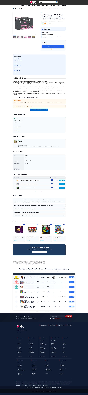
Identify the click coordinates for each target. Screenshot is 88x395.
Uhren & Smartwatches (49, 370)
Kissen (63, 352)
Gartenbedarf (19, 340)
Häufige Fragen (17, 70)
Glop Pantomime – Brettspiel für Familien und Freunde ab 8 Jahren (29, 180)
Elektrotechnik (19, 348)
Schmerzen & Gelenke (43, 348)
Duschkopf (29, 385)
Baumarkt (22, 5)
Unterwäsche (47, 365)
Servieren (19, 373)
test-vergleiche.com (17, 8)
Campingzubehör (31, 344)
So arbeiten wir (40, 262)
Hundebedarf (41, 340)
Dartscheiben (39, 385)
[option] (14, 37)
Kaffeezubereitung (20, 374)
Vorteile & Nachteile (18, 60)
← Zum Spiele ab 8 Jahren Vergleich (39, 252)
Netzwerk (52, 351)
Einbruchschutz (19, 351)
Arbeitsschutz (19, 347)
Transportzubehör (34, 373)
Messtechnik (19, 352)
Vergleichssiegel (64, 5)
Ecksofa (25, 385)
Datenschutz (31, 387)
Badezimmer (64, 344)
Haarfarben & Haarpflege (43, 344)
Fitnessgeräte (30, 348)
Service (58, 5)
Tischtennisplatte (45, 385)
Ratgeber (61, 369)
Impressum (28, 387)
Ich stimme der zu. (56, 318)
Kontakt (61, 387)
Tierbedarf (41, 351)
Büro (63, 340)
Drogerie (33, 5)
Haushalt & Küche (21, 360)
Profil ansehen (25, 144)
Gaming (52, 344)
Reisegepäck (30, 347)
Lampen (64, 348)
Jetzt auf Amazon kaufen (53, 46)
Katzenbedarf (42, 347)
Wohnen (54, 5)
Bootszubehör (33, 370)
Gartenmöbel (19, 343)
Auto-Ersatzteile (34, 369)
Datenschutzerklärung (57, 318)
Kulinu (42, 12)
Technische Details (18, 65)
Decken (64, 351)
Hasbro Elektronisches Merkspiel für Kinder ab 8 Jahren (27, 187)
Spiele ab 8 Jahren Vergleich (45, 8)
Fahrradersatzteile (31, 351)
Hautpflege (41, 343)
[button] (39, 199)
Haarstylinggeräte (42, 352)
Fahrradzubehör (31, 343)
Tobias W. (20, 141)
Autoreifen (33, 374)
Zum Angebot (62, 180)
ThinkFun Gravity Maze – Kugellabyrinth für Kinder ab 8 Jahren (29, 307)
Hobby (30, 340)
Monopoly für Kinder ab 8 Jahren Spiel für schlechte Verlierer (29, 287)
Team (50, 387)
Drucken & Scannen (53, 352)
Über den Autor (17, 63)
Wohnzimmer (64, 343)
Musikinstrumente (31, 352)
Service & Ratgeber (63, 360)
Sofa (22, 385)
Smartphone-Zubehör (54, 348)
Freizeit (42, 5)
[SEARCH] (56, 2)
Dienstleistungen (62, 365)
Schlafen (64, 347)
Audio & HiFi (53, 347)
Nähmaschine (34, 385)
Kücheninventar (20, 365)
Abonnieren (69, 316)
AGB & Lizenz (42, 387)
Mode (51, 5)
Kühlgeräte (19, 369)
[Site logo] (33, 2)
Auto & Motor (28, 5)
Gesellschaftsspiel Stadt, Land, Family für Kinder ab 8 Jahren (29, 297)
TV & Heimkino (53, 343)
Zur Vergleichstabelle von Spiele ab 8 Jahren (39, 109)
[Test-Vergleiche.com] (20, 326)
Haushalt (46, 5)
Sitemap (61, 374)
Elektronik (38, 5)
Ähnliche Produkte (18, 72)
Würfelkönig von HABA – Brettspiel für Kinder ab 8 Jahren (29, 282)
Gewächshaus (18, 385)
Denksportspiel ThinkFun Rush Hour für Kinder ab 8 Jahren (29, 302)
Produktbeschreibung (18, 58)
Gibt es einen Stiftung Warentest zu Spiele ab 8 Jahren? (24, 106)
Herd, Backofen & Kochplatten (21, 370)
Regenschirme (47, 373)
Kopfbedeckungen (48, 369)
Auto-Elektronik (34, 365)
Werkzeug (19, 344)
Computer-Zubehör (53, 340)
